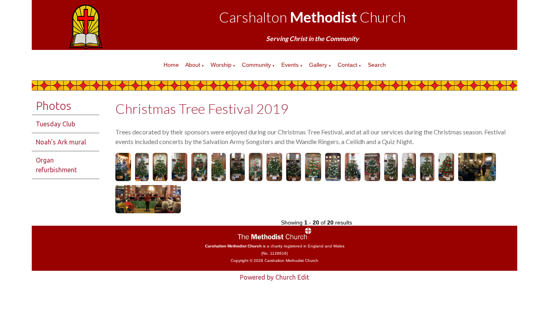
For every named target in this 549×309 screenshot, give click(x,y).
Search (377, 65)
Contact (347, 65)
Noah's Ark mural (61, 142)
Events (290, 65)
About (192, 65)
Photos (53, 105)
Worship (221, 65)
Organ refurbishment (56, 165)
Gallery (318, 65)
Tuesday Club (55, 124)
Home (171, 65)
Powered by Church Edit (274, 277)
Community (256, 65)
